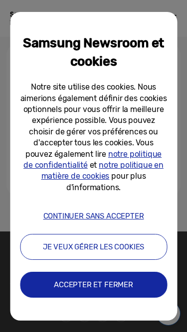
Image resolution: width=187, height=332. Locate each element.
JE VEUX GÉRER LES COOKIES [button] (94, 246)
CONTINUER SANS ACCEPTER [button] (93, 216)
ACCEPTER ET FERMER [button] (93, 284)
